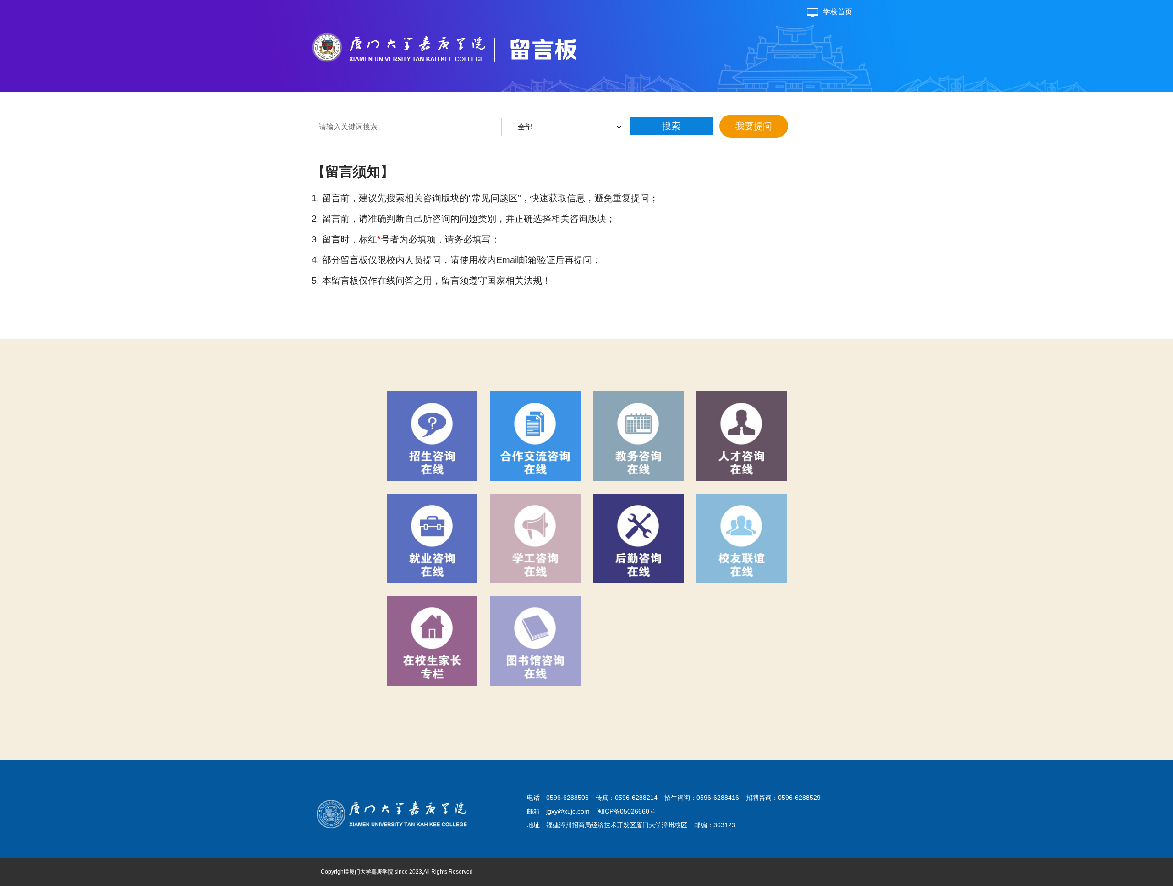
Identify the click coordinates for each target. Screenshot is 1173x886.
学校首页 (837, 12)
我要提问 (753, 126)
